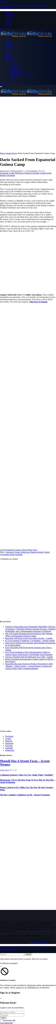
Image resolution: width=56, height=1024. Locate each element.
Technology (10, 58)
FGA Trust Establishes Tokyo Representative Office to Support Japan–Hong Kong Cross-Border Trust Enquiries (28, 653)
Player (30, 550)
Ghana (24, 550)
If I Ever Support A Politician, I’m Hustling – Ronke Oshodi (30, 640)
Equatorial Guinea (13, 550)
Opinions (14, 70)
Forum (8, 21)
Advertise (9, 14)
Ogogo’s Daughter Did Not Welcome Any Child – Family (29, 657)
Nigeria (8, 51)
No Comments (32, 171)
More (7, 61)
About (7, 12)
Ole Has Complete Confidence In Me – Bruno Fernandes (25, 795)
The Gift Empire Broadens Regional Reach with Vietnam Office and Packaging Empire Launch (28, 634)
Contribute (9, 17)
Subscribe (4, 84)
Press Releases (16, 72)
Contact (8, 24)
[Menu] (1, 86)
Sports (7, 56)
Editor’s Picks (16, 65)
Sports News (4, 171)
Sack (35, 550)
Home (7, 42)
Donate (8, 19)
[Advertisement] (28, 124)
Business (9, 44)
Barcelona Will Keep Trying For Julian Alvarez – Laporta (28, 638)
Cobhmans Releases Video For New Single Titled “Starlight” (26, 775)
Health (13, 68)
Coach (2, 550)
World (12, 77)
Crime (7, 49)
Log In (3, 1018)
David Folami (16, 171)
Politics (8, 54)
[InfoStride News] (26, 38)
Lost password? (6, 1023)
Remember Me (9, 1020)
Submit (28, 954)
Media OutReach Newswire (21, 75)
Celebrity (9, 47)
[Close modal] (1, 966)
